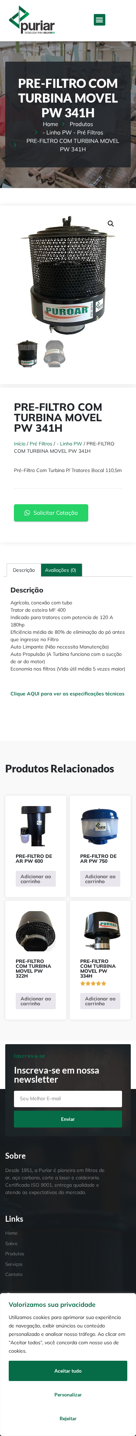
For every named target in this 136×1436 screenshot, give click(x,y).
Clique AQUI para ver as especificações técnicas (67, 694)
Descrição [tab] (24, 570)
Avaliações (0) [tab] (60, 570)
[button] (99, 20)
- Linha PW (69, 443)
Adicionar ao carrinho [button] (36, 879)
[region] (68, 1364)
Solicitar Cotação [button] (55, 512)
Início (19, 443)
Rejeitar (68, 1418)
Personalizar (68, 1394)
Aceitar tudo (68, 1371)
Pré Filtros (41, 443)
